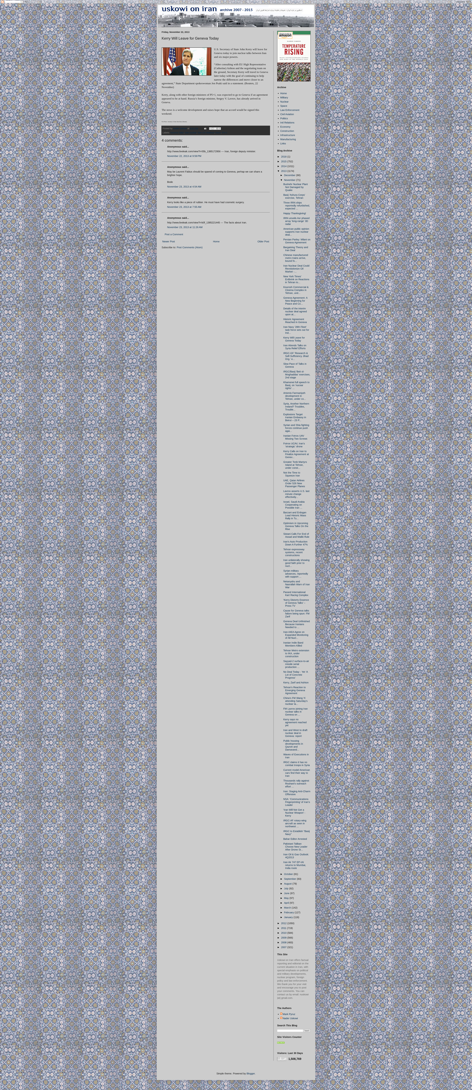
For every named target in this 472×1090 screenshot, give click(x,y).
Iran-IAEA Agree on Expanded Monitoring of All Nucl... (295, 635)
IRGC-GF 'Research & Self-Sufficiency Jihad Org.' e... (296, 356)
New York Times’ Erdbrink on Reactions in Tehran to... (296, 279)
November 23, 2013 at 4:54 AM (184, 186)
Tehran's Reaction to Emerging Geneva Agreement (294, 690)
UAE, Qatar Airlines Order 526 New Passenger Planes (294, 483)
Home (216, 241)
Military (284, 97)
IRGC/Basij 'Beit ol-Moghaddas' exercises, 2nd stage (296, 374)
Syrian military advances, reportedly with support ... (295, 573)
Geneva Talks (177, 132)
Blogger (251, 1073)
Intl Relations (287, 122)
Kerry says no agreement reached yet (295, 722)
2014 (284, 166)
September (290, 879)
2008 (284, 942)
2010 (284, 933)
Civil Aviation (287, 114)
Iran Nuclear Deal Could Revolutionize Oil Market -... (296, 268)
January (289, 917)
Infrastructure (287, 135)
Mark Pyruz (289, 1014)
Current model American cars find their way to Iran (296, 773)
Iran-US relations (206, 132)
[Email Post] (205, 128)
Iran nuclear (191, 132)
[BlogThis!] (212, 128)
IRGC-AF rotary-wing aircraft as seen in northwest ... (294, 823)
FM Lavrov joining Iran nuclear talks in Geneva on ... (295, 711)
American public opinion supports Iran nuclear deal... (296, 231)
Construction (287, 131)
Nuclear (284, 101)
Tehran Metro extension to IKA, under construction (296, 653)
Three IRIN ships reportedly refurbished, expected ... (296, 205)
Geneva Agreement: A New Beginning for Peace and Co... (295, 300)
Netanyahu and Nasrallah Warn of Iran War (296, 584)
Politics (284, 118)
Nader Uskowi (290, 1018)
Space (283, 106)
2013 (284, 171)
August (288, 883)
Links (283, 143)
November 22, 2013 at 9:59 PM (184, 156)
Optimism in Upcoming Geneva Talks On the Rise (295, 526)
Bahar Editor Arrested (295, 839)
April (287, 903)
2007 (284, 947)
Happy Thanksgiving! (294, 213)
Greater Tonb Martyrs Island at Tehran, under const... (295, 465)
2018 (284, 156)
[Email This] (210, 128)
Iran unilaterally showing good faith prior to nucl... (296, 563)
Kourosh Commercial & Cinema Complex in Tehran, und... (296, 290)
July (286, 888)
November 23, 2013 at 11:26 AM (185, 227)
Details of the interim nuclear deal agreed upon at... (295, 311)
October (289, 874)
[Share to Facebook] (217, 128)
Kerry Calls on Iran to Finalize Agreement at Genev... (296, 454)
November (290, 180)
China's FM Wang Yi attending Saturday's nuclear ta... (295, 701)
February (289, 912)
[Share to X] (215, 128)
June (287, 893)
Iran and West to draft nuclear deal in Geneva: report (295, 733)
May (286, 898)
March (288, 907)
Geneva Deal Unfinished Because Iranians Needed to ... (296, 624)
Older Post (263, 241)
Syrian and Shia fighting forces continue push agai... (296, 428)
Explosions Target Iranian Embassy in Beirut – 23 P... (294, 417)
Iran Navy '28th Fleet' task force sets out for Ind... (296, 330)
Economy (285, 126)
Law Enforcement (289, 110)
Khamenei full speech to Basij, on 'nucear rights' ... (296, 385)
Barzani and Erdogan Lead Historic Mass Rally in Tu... (294, 515)
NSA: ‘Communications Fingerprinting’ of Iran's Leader (296, 802)
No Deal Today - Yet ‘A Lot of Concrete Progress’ (295, 674)
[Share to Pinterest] (219, 128)
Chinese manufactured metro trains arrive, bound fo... (295, 258)
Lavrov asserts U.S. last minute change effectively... (296, 494)
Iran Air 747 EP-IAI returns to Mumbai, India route (294, 865)
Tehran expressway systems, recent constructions (293, 552)
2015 (284, 161)
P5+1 (224, 132)
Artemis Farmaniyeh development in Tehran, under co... (294, 396)
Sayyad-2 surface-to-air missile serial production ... (296, 664)
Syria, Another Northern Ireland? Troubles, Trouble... (296, 406)
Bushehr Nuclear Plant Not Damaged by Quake (295, 187)
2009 (284, 937)
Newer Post (168, 241)
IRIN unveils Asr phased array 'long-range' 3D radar (296, 221)
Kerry (218, 132)
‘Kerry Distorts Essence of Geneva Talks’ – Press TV (296, 603)
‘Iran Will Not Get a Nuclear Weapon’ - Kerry (294, 812)
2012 (284, 923)
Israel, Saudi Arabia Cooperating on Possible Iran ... (294, 504)
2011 (284, 928)
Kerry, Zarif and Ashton (296, 682)
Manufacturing (288, 139)
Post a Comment (174, 234)
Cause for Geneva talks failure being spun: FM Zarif (296, 613)
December (290, 175)
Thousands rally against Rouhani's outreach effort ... (296, 783)
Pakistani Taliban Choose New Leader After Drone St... (295, 846)
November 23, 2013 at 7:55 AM (184, 207)
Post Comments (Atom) (190, 247)
